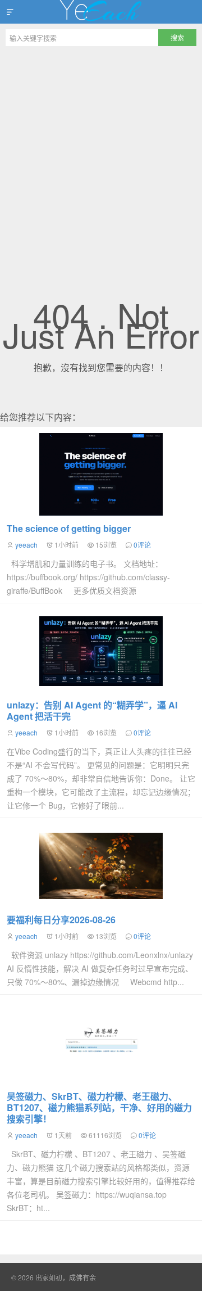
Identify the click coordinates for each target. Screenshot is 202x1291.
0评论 (142, 544)
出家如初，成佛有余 (101, 12)
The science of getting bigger (69, 528)
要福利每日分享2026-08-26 (61, 919)
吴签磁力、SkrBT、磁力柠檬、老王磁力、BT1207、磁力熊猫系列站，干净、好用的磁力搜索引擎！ (99, 1107)
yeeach (26, 544)
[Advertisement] (101, 158)
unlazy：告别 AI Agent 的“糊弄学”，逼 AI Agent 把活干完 (92, 710)
